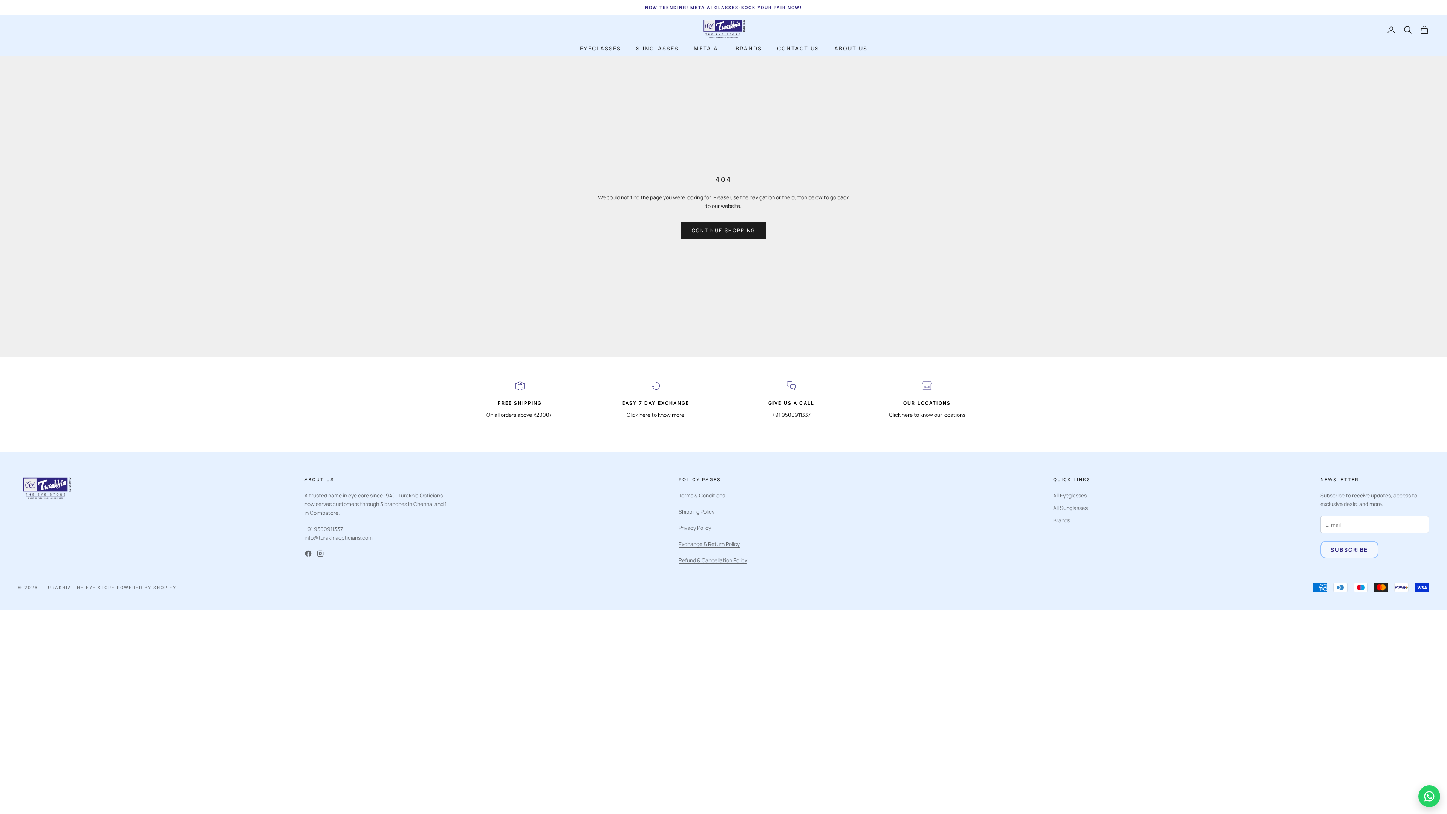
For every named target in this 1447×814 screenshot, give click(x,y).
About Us (850, 48)
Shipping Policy (696, 511)
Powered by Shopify (146, 587)
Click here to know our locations (927, 414)
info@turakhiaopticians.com (338, 537)
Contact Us (798, 48)
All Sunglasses (1070, 507)
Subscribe (1349, 549)
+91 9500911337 (791, 414)
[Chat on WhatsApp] (1429, 796)
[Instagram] (320, 553)
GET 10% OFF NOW (1363, 784)
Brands (749, 48)
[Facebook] (308, 553)
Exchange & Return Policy (709, 544)
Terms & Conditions (702, 495)
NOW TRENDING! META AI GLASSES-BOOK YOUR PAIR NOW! (723, 7)
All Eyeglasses (1070, 495)
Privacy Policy (695, 527)
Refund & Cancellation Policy (713, 560)
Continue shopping (724, 230)
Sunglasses (657, 48)
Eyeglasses (600, 48)
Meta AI (707, 48)
